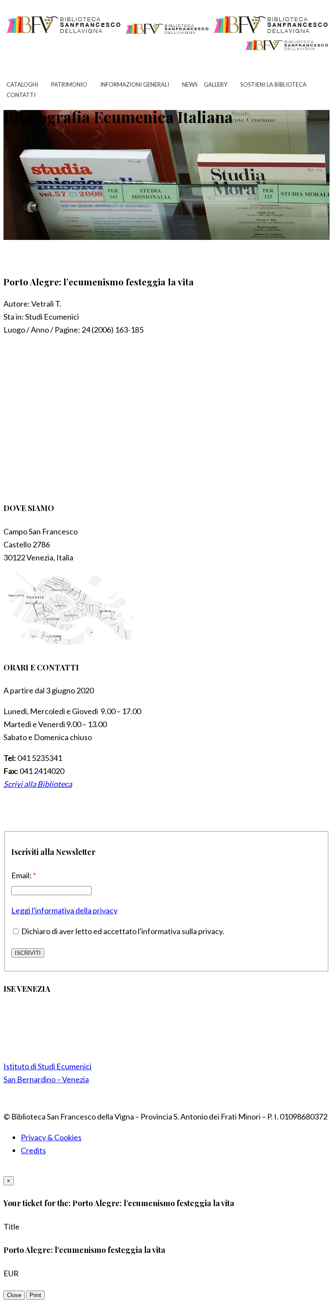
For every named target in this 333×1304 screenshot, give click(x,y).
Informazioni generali (134, 84)
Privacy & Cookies (51, 1137)
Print (35, 1295)
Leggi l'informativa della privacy (64, 910)
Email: (23, 875)
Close (14, 1295)
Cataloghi (22, 84)
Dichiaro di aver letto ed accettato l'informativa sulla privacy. (122, 931)
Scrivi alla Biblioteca (37, 784)
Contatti (21, 94)
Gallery (215, 84)
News (190, 84)
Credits (33, 1150)
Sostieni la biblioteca (273, 84)
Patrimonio (69, 84)
